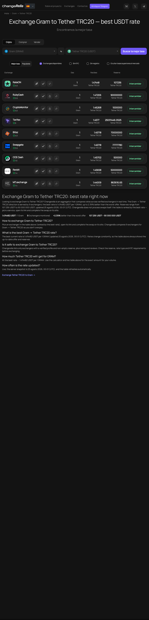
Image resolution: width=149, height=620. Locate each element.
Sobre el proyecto (53, 6)
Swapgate (18, 144)
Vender (37, 42)
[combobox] (29, 51)
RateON (17, 82)
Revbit (16, 169)
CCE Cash (18, 157)
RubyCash (18, 94)
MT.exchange (20, 182)
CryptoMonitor (20, 107)
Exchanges (69, 6)
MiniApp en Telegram (99, 6)
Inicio (6, 13)
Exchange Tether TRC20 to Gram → (18, 275)
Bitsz (15, 132)
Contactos (82, 6)
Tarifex (16, 119)
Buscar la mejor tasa (133, 51)
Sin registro (94, 63)
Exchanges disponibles (52, 63)
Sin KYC (76, 63)
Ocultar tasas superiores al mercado (125, 63)
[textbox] (30, 51)
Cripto (9, 42)
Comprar (23, 42)
